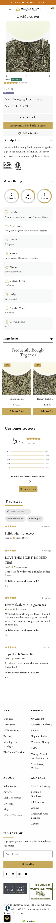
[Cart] (51, 9)
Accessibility (39, 909)
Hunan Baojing (17, 399)
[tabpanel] (28, 598)
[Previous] (7, 76)
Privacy (27, 909)
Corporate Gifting (40, 742)
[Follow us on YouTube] (26, 874)
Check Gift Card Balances (39, 815)
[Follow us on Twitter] (13, 874)
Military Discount (12, 815)
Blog (5, 809)
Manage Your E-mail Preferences (40, 756)
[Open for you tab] (7, 918)
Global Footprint (12, 797)
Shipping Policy (39, 736)
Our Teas (8, 718)
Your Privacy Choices (38, 766)
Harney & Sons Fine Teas (26, 904)
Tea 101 (7, 736)
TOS (18, 909)
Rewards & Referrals (41, 724)
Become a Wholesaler (36, 794)
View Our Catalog (40, 786)
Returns (35, 730)
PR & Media (37, 802)
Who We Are (10, 786)
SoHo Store (9, 724)
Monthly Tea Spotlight (10, 744)
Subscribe (28, 864)
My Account (37, 718)
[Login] (45, 9)
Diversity (8, 803)
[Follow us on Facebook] (6, 874)
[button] (28, 452)
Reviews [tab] (14, 501)
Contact (35, 807)
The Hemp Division (14, 752)
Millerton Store (11, 730)
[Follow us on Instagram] (19, 874)
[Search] (10, 9)
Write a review (28, 489)
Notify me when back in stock (28, 125)
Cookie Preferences (14, 913)
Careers (35, 823)
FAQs (34, 748)
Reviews (7, 792)
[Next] (49, 76)
